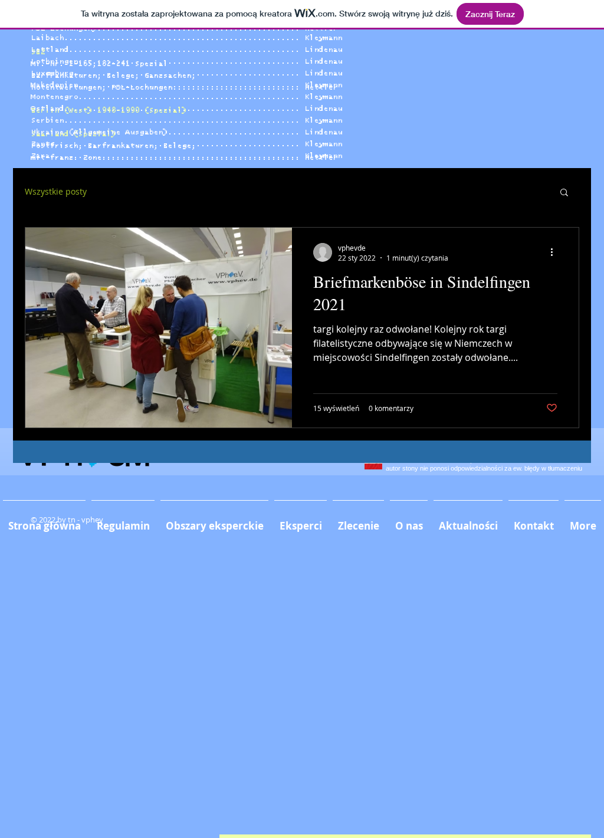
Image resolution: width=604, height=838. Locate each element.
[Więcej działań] (556, 252)
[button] (564, 193)
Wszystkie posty (56, 191)
